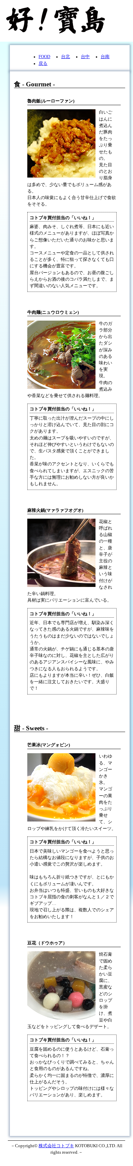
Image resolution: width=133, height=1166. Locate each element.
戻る (43, 63)
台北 (65, 56)
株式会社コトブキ (56, 1145)
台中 (85, 56)
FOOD (44, 56)
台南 (105, 56)
